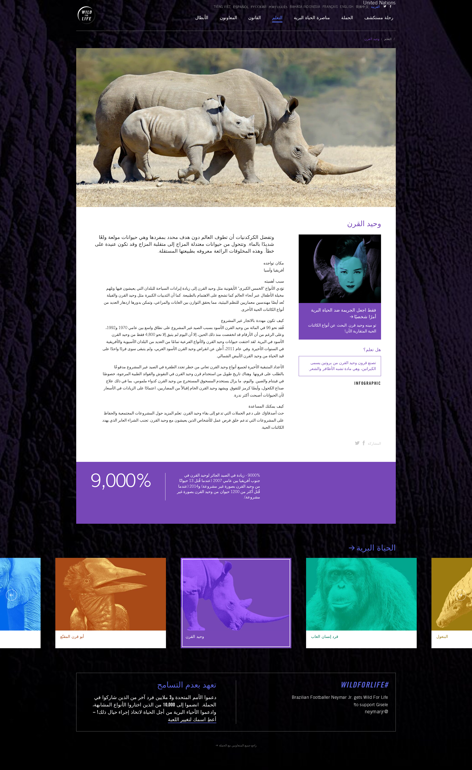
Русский (258, 7)
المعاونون (228, 18)
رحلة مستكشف (378, 18)
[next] (460, 595)
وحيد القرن (195, 637)
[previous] (11, 595)
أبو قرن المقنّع (72, 637)
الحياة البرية (376, 549)
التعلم (277, 18)
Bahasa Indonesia (305, 7)
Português (278, 7)
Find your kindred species (358, 237)
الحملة (347, 18)
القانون (254, 18)
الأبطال (201, 18)
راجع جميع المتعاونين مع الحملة (237, 745)
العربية (375, 7)
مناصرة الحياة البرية (312, 18)
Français (330, 7)
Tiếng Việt (222, 7)
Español (241, 7)
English (346, 7)
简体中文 (362, 7)
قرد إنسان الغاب (324, 637)
